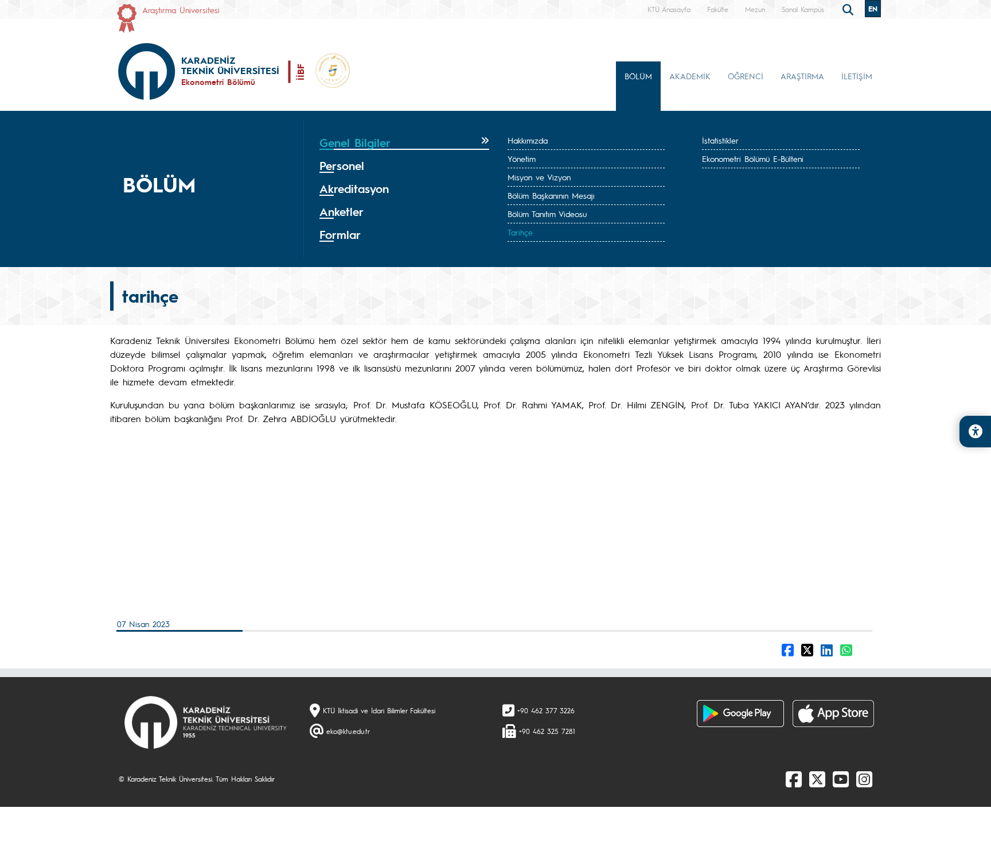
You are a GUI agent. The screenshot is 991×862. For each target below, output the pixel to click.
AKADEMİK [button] (690, 76)
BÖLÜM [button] (638, 76)
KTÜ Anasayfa (668, 9)
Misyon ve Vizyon (539, 177)
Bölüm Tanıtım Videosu (547, 213)
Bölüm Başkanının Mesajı (551, 195)
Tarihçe (520, 232)
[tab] (404, 143)
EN (872, 8)
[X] (817, 779)
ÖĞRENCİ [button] (745, 76)
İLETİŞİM (856, 76)
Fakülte (717, 9)
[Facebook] (794, 779)
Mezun (755, 9)
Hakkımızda (528, 140)
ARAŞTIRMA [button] (802, 76)
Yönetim (522, 158)
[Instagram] (864, 779)
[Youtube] (841, 779)
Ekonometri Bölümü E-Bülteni (752, 158)
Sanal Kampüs (803, 9)
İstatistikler (720, 140)
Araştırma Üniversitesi (181, 10)
